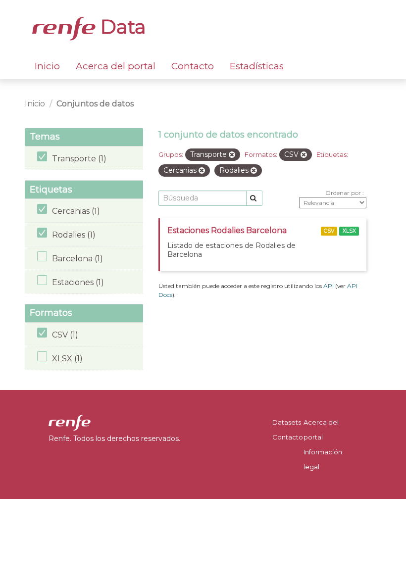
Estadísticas (257, 66)
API (328, 286)
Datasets (286, 422)
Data (121, 27)
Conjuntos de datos (95, 103)
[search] (254, 198)
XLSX (349, 231)
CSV (329, 231)
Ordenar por (343, 192)
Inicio (47, 66)
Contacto (192, 66)
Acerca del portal (115, 66)
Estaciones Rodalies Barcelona (227, 230)
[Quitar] (232, 154)
